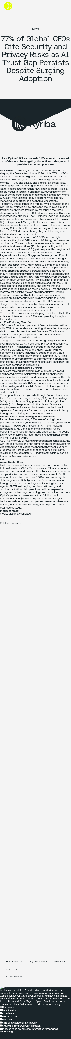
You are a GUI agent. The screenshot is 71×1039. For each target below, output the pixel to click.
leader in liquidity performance (25, 192)
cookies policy (52, 1004)
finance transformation (53, 325)
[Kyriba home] (16, 6)
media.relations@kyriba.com (16, 513)
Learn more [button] (6, 1034)
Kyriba (3, 465)
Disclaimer (59, 962)
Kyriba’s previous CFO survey (34, 334)
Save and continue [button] (10, 1037)
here (34, 456)
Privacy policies (14, 962)
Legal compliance (38, 962)
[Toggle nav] (64, 6)
